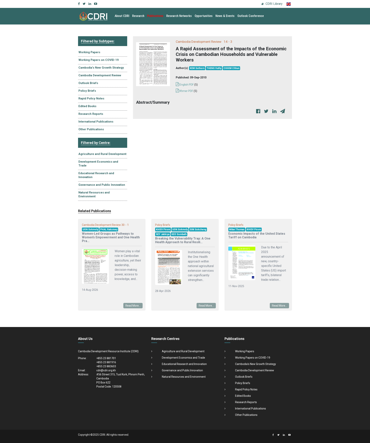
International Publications (95, 121)
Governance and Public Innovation (101, 185)
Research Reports (90, 114)
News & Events (225, 16)
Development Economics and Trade (98, 163)
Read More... (132, 305)
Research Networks (179, 16)
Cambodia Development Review (99, 75)
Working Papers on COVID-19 (98, 60)
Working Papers (89, 52)
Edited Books (87, 106)
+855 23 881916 (106, 362)
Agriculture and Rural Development (102, 154)
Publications (155, 16)
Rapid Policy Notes (91, 98)
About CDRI (122, 16)
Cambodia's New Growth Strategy (101, 67)
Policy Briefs (87, 90)
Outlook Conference (250, 16)
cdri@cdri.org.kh (106, 370)
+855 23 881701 (106, 358)
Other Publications (91, 129)
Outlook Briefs (88, 83)
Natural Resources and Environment (94, 194)
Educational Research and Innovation (96, 175)
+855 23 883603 (106, 366)
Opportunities (204, 16)
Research (138, 16)
